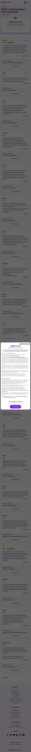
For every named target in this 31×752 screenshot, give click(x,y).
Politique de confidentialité (21, 396)
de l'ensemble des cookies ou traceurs (17, 356)
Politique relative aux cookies (9, 397)
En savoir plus (4, 391)
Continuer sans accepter (24, 343)
